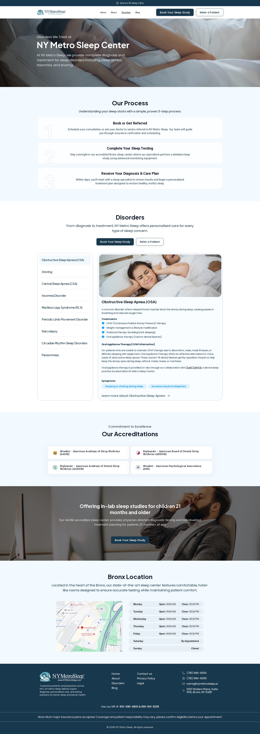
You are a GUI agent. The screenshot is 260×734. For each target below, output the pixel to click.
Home (103, 12)
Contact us (144, 674)
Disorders (126, 12)
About (114, 12)
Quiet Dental (193, 367)
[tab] (65, 260)
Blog (137, 12)
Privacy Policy (146, 678)
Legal (140, 683)
